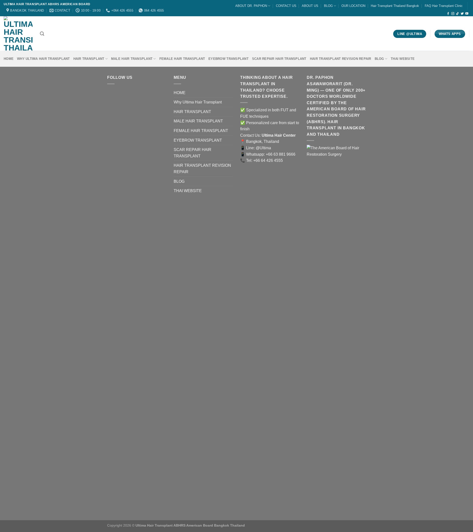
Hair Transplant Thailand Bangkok (395, 6)
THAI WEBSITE (403, 59)
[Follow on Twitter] (462, 14)
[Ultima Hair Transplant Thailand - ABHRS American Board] (18, 33)
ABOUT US (310, 6)
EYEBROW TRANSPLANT (228, 59)
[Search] (42, 34)
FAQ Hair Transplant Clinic (444, 6)
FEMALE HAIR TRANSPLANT (182, 59)
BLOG (328, 6)
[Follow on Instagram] (452, 14)
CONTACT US (286, 6)
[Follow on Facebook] (448, 14)
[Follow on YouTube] (466, 14)
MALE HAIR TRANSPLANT (131, 59)
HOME (9, 59)
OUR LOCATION (353, 6)
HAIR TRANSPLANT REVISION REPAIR (340, 59)
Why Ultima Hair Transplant (43, 59)
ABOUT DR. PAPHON (251, 6)
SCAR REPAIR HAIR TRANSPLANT (279, 59)
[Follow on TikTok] (457, 14)
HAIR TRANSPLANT (88, 59)
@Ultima (263, 148)
